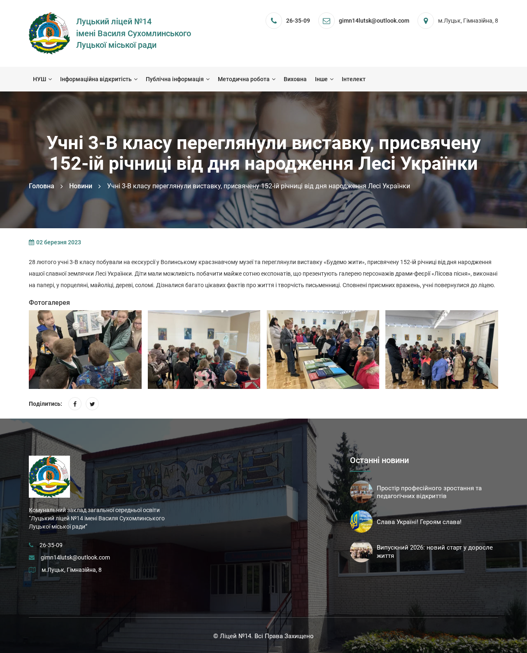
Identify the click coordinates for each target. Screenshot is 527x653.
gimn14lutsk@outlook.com (75, 557)
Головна (41, 186)
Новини (80, 186)
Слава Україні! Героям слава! (419, 522)
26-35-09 (298, 20)
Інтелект (354, 79)
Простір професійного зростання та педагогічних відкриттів (429, 492)
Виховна (295, 79)
